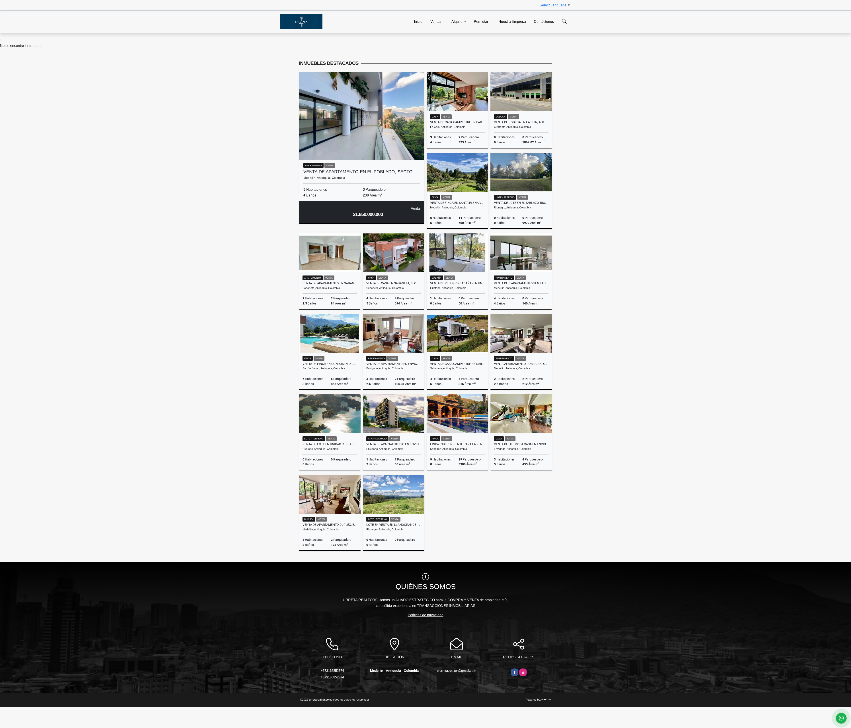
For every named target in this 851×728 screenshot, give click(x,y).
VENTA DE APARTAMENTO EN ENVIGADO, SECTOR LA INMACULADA (393, 364)
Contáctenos (544, 21)
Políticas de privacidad (425, 615)
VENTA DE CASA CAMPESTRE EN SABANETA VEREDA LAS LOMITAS (457, 364)
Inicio (418, 21)
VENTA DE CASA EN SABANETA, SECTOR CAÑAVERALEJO (393, 283)
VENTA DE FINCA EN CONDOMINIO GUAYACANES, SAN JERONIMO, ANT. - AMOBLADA (330, 364)
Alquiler (457, 21)
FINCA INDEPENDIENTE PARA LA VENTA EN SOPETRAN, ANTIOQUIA (457, 444)
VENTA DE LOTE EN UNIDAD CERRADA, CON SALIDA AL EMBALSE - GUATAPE (330, 444)
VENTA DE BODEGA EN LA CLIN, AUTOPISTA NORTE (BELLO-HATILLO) (521, 122)
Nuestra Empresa (512, 21)
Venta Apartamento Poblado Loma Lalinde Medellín (521, 364)
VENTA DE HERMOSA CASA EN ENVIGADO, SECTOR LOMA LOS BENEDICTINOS (521, 444)
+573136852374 (332, 670)
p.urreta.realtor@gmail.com (456, 670)
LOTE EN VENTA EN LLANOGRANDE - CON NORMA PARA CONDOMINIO (393, 524)
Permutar (481, 21)
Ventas (435, 21)
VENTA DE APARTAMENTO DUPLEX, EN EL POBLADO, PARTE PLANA (330, 524)
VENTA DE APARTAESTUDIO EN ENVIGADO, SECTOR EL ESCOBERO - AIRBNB (393, 444)
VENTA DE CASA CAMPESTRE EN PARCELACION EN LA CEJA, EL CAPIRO (457, 122)
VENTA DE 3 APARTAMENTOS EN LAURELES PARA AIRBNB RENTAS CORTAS (521, 283)
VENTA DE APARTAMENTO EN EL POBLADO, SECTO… (360, 171)
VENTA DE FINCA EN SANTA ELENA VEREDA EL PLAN (457, 202)
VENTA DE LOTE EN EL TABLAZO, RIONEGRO (521, 202)
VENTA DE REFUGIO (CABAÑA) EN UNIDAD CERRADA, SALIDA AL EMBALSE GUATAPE (457, 283)
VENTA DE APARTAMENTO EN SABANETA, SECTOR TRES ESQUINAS (330, 283)
